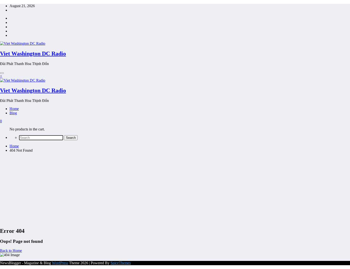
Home (14, 109)
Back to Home (11, 251)
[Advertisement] (175, 189)
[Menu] (2, 73)
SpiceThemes (120, 263)
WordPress (60, 263)
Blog (13, 113)
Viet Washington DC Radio (33, 53)
